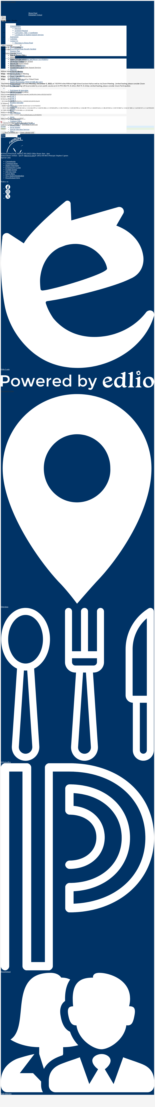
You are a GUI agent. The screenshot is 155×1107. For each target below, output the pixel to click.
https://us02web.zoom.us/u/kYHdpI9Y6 (31, 114)
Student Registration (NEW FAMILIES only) (26, 82)
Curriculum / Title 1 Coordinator (26, 33)
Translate (18, 47)
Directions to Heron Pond (24, 43)
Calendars (13, 39)
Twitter (7, 30)
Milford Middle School (18, 59)
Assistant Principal (21, 31)
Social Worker (15, 127)
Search (7, 40)
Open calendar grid (27, 132)
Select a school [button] (10, 53)
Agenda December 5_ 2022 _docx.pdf (14, 123)
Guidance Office (16, 121)
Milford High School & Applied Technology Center (28, 57)
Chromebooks (10, 161)
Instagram (7, 25)
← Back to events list (10, 132)
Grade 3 (13, 96)
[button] (10, 24)
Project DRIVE (15, 65)
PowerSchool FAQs (12, 178)
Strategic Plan (15, 51)
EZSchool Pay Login (13, 168)
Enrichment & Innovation (19, 90)
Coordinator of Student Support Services (29, 35)
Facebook (7, 187)
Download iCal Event (30, 125)
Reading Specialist (16, 103)
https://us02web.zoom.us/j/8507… (13, 118)
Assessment (14, 37)
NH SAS (13, 70)
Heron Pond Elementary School (21, 61)
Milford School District (18, 55)
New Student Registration (14, 176)
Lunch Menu (10, 174)
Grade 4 (13, 99)
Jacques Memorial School (19, 63)
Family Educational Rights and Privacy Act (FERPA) (29, 59)
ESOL (12, 117)
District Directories (12, 166)
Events (3, 127)
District (3, 129)
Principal (18, 29)
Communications (11, 164)
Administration (15, 27)
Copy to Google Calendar (10, 125)
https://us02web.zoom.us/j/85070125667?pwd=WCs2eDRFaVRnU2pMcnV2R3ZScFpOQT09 (26, 94)
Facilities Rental (11, 170)
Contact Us (14, 41)
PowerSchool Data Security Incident (23, 49)
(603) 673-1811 (29, 156)
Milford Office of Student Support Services (25, 68)
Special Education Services (19, 129)
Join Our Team (10, 172)
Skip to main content (8, 2)
